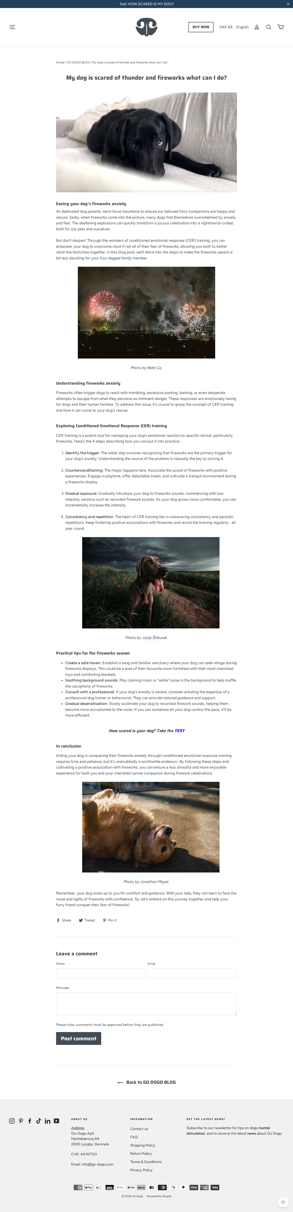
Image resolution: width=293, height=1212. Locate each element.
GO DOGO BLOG (78, 62)
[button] (234, 27)
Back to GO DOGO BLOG (150, 1082)
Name (60, 964)
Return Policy (141, 1153)
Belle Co (154, 367)
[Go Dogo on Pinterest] (21, 1121)
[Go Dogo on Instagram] (12, 1121)
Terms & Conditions (146, 1162)
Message (62, 988)
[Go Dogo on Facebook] (30, 1121)
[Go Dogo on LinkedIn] (47, 1121)
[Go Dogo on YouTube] (56, 1121)
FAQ (134, 1137)
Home (60, 62)
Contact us (139, 1129)
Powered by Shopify (159, 1196)
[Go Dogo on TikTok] (38, 1121)
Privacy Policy (141, 1170)
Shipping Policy (142, 1145)
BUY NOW (201, 27)
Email (151, 964)
